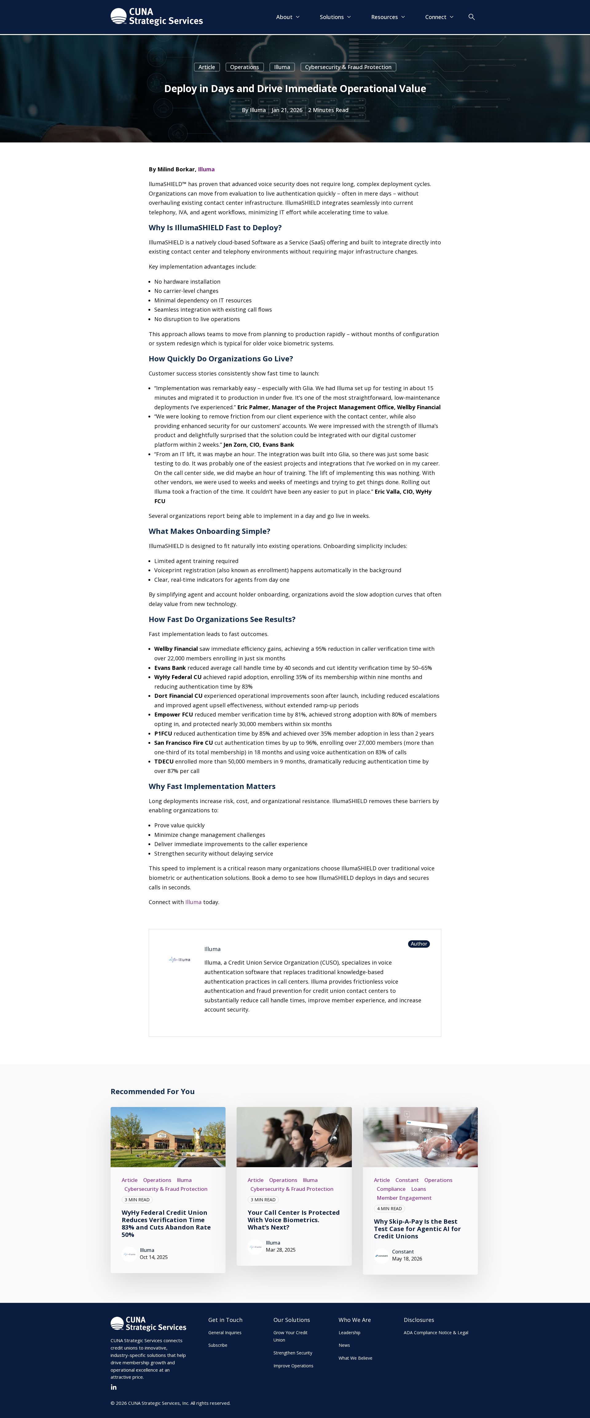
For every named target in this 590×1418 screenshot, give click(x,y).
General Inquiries (225, 1332)
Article (207, 67)
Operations (244, 67)
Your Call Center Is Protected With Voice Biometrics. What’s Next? (294, 1219)
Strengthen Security (292, 1353)
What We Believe (355, 1358)
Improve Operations (293, 1366)
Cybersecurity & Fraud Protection (348, 67)
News (344, 1345)
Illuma (282, 67)
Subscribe (217, 1345)
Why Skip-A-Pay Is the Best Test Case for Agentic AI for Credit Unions (417, 1228)
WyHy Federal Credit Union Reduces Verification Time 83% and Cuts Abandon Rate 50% (166, 1223)
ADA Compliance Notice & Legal (436, 1332)
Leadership (349, 1332)
